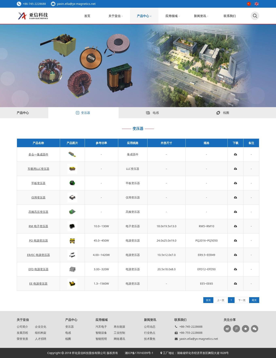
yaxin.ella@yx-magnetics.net (76, 4)
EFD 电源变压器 (38, 269)
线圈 (68, 339)
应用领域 (171, 16)
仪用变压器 (38, 197)
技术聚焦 (149, 339)
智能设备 (101, 333)
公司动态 (149, 326)
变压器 (69, 326)
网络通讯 (119, 339)
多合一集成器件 (38, 154)
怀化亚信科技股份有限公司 (89, 353)
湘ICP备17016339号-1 (138, 353)
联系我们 (230, 16)
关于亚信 (115, 16)
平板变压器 (38, 183)
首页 (87, 16)
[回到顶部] (271, 353)
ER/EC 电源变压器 (38, 255)
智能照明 (101, 339)
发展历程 (22, 333)
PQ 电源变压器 (38, 240)
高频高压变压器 (38, 212)
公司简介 (22, 326)
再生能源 (119, 326)
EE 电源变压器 (38, 283)
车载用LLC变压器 (38, 169)
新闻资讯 (200, 16)
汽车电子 (101, 326)
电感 (68, 333)
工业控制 (119, 333)
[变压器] (138, 137)
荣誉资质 (22, 339)
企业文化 (40, 326)
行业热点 (149, 333)
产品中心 (143, 16)
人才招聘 (40, 339)
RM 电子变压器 (38, 226)
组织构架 (40, 333)
